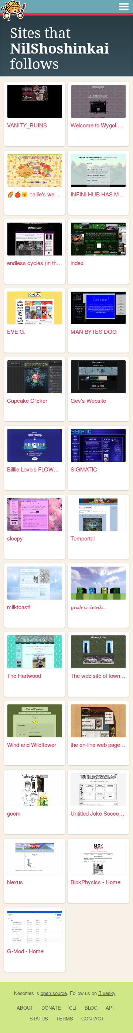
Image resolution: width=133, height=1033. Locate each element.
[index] (98, 239)
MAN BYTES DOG (94, 331)
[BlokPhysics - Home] (98, 858)
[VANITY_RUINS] (34, 101)
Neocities (24, 992)
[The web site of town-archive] (98, 652)
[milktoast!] (34, 583)
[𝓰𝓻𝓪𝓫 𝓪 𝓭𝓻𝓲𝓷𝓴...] (98, 583)
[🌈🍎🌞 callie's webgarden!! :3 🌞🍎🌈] (34, 170)
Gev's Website (88, 400)
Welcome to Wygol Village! (98, 125)
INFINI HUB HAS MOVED (98, 194)
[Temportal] (98, 514)
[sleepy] (34, 514)
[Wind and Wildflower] (34, 721)
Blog (91, 1007)
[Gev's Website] (98, 377)
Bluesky (107, 992)
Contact (92, 1018)
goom (14, 813)
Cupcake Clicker (27, 400)
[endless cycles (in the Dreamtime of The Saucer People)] (34, 239)
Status (39, 1018)
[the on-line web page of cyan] (98, 721)
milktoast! (18, 607)
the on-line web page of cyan (98, 744)
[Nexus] (34, 858)
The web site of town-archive (98, 675)
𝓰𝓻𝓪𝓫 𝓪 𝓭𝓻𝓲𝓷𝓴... (88, 607)
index (77, 263)
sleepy (15, 538)
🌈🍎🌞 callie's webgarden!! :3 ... (34, 194)
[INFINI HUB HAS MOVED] (98, 170)
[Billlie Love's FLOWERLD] (34, 445)
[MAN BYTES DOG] (98, 308)
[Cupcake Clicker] (34, 377)
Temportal (83, 538)
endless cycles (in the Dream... (34, 263)
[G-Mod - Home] (34, 927)
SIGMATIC (84, 469)
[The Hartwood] (34, 652)
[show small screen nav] (124, 6)
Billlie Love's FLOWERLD (34, 469)
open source (54, 992)
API (110, 1007)
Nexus (15, 882)
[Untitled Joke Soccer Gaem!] (98, 789)
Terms (64, 1018)
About (25, 1007)
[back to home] (13, 10)
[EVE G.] (34, 308)
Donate (51, 1007)
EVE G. (16, 331)
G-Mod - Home (25, 951)
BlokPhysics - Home (95, 882)
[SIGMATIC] (98, 445)
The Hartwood (24, 675)
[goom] (34, 789)
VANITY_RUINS (27, 125)
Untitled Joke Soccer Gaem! (98, 813)
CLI (72, 1007)
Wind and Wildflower (31, 744)
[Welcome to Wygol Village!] (98, 101)
